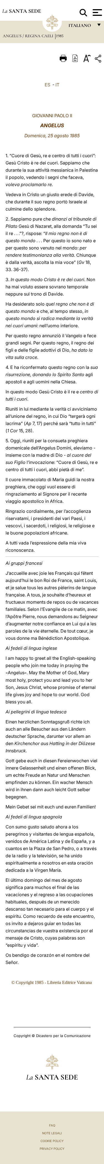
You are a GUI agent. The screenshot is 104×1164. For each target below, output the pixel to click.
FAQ (52, 1125)
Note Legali (52, 1133)
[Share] (99, 59)
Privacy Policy (52, 1149)
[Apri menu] (96, 12)
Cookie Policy (52, 1141)
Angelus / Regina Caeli (28, 35)
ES (47, 85)
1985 (60, 35)
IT (57, 85)
